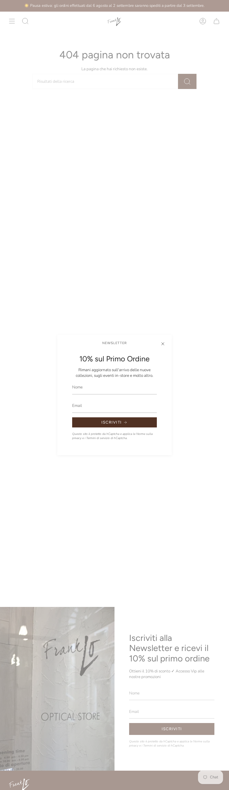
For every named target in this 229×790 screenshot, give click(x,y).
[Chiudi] (163, 344)
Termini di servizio (98, 438)
